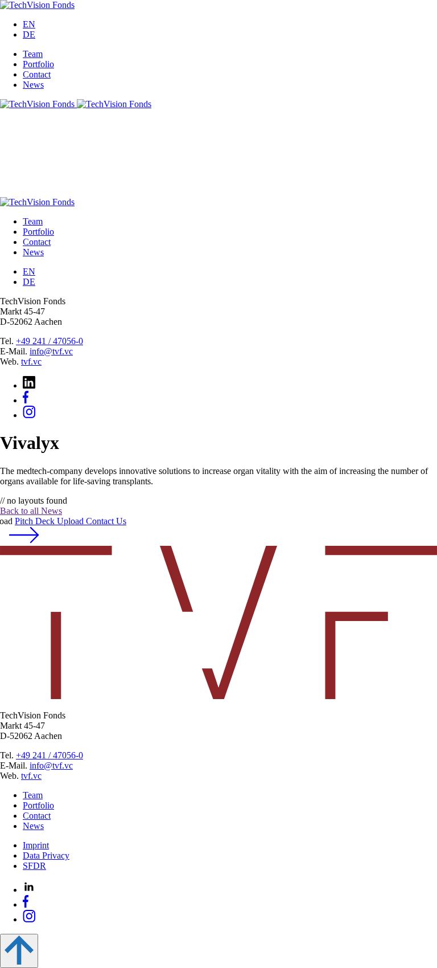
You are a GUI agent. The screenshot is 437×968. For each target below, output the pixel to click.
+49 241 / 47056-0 (49, 341)
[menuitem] (29, 24)
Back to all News (31, 511)
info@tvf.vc (51, 351)
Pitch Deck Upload (70, 521)
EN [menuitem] (29, 24)
